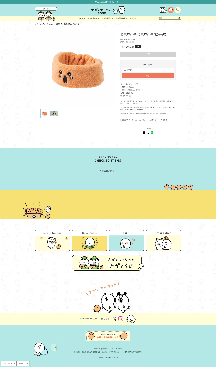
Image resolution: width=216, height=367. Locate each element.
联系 (112, 349)
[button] (81, 18)
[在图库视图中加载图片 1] (44, 113)
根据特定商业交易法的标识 (91, 352)
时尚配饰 (164, 120)
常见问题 (105, 349)
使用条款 (119, 349)
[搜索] (179, 18)
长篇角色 (153, 120)
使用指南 (97, 349)
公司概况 (105, 352)
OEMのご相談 (114, 352)
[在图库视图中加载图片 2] (54, 113)
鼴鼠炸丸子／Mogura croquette (133, 120)
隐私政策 (77, 352)
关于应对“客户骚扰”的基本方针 (132, 352)
